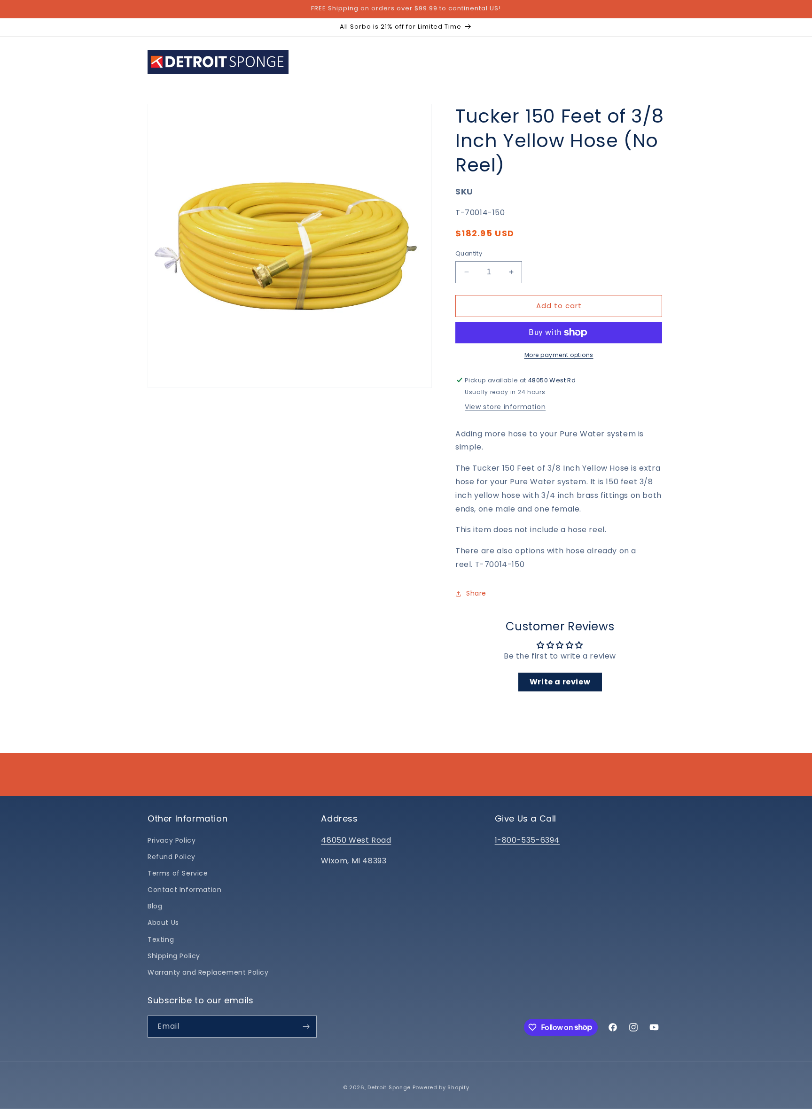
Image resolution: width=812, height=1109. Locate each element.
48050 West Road (356, 840)
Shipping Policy (174, 956)
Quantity (468, 253)
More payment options (558, 355)
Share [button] (476, 593)
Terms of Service (178, 873)
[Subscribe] (306, 1027)
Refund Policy (171, 856)
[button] (357, 61)
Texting (161, 939)
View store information (505, 406)
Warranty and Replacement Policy (208, 972)
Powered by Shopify (441, 1087)
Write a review (560, 681)
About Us (163, 922)
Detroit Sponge (389, 1087)
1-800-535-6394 (527, 840)
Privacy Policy (171, 840)
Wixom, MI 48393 (353, 860)
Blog (155, 906)
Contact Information (184, 889)
